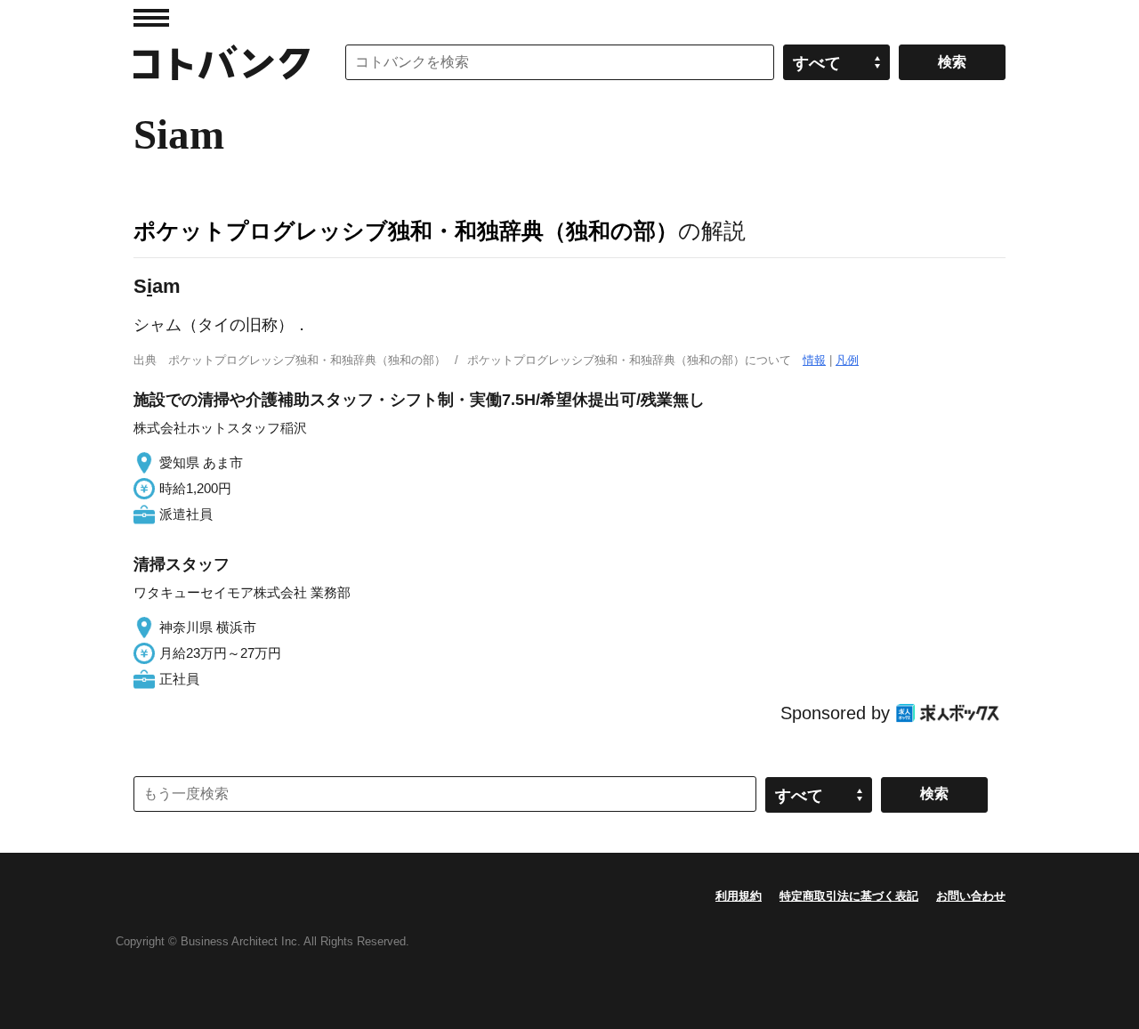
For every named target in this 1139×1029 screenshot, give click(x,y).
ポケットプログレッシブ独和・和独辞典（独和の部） (405, 230)
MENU (151, 18)
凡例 (847, 360)
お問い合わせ (971, 896)
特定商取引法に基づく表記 (849, 896)
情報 (814, 360)
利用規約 (738, 896)
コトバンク (221, 62)
